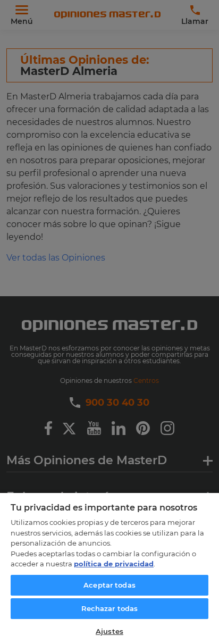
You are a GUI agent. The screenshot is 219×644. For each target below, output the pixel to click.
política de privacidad (114, 563)
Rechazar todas (109, 608)
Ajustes (109, 631)
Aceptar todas (109, 585)
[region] (109, 568)
